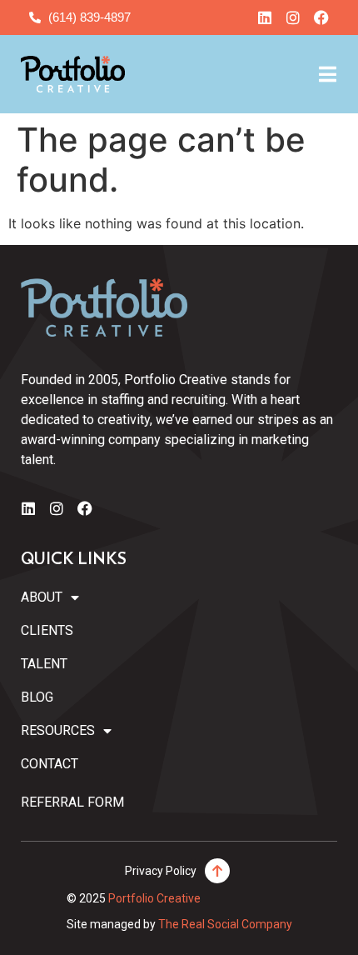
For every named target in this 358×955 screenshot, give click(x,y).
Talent (44, 664)
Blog (37, 697)
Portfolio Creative (154, 898)
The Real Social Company (225, 924)
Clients (47, 630)
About (41, 597)
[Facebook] (321, 17)
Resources (58, 730)
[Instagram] (293, 17)
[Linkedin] (264, 17)
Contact (49, 764)
